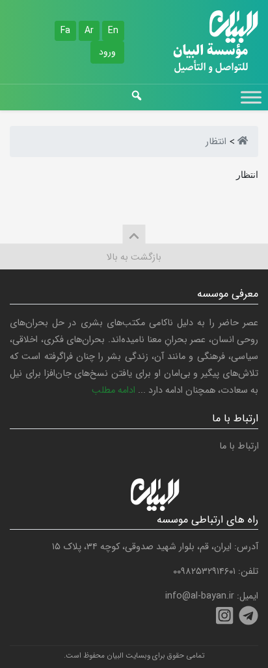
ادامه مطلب (113, 390)
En (113, 30)
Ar (89, 30)
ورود (107, 52)
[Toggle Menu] (251, 97)
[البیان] (242, 141)
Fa (65, 30)
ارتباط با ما (239, 446)
